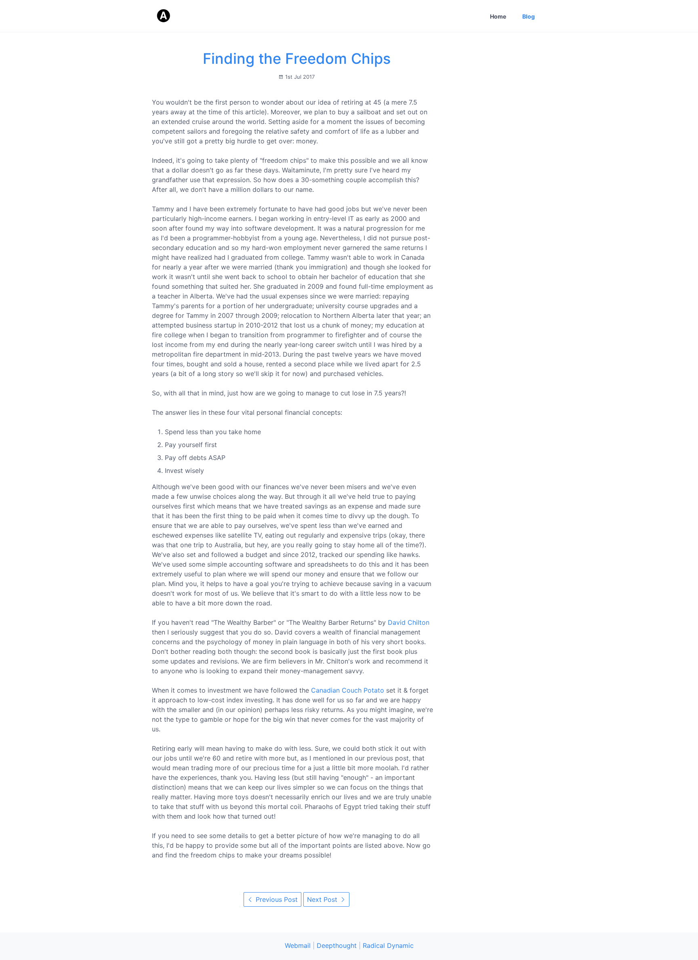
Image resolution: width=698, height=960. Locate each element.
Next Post (323, 899)
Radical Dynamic (388, 945)
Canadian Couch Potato (347, 690)
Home (498, 16)
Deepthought (337, 945)
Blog (528, 16)
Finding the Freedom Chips (297, 58)
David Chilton (408, 622)
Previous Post (276, 899)
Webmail (298, 945)
